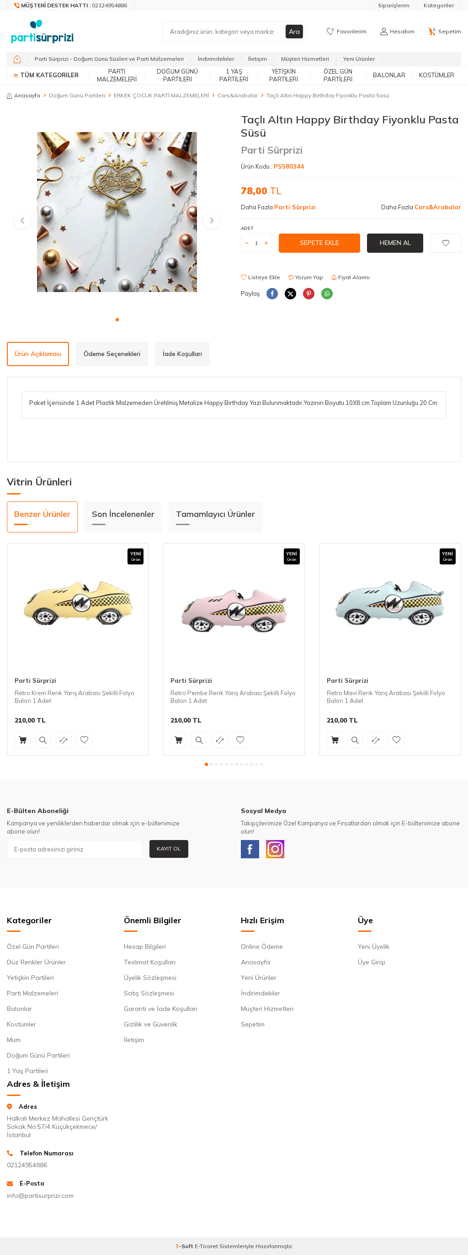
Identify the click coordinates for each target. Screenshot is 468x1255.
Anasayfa (27, 95)
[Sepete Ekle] (23, 740)
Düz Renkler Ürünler (36, 962)
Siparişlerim (394, 5)
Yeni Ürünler (359, 58)
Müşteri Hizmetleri (305, 58)
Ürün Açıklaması (38, 354)
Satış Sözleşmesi (149, 993)
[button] (117, 319)
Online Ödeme (262, 946)
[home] (17, 59)
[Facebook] (250, 849)
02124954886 (27, 1165)
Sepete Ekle (319, 243)
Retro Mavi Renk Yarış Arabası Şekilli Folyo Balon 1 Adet (386, 696)
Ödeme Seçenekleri (112, 354)
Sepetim (253, 1024)
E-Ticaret (206, 1246)
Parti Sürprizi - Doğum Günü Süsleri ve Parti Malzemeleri (109, 58)
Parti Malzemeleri (117, 75)
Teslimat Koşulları (150, 962)
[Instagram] (275, 849)
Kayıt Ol (169, 848)
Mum (14, 1040)
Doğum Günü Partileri (177, 75)
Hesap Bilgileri (145, 946)
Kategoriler (439, 5)
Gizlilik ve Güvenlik (150, 1024)
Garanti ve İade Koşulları (160, 1009)
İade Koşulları (182, 354)
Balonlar (389, 75)
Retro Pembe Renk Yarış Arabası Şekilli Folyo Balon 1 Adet (233, 696)
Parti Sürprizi (272, 150)
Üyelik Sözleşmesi (150, 977)
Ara (294, 31)
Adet (247, 228)
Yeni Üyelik (373, 946)
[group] (117, 212)
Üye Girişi (371, 962)
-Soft (185, 1246)
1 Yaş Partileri (233, 75)
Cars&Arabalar (238, 95)
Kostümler (436, 75)
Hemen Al (395, 243)
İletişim (257, 58)
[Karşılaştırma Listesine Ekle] (64, 740)
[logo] (42, 31)
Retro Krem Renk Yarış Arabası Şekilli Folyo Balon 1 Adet (74, 696)
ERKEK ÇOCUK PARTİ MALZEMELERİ (161, 95)
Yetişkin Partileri (283, 75)
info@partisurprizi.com (40, 1195)
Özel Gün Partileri (338, 75)
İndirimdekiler (216, 58)
